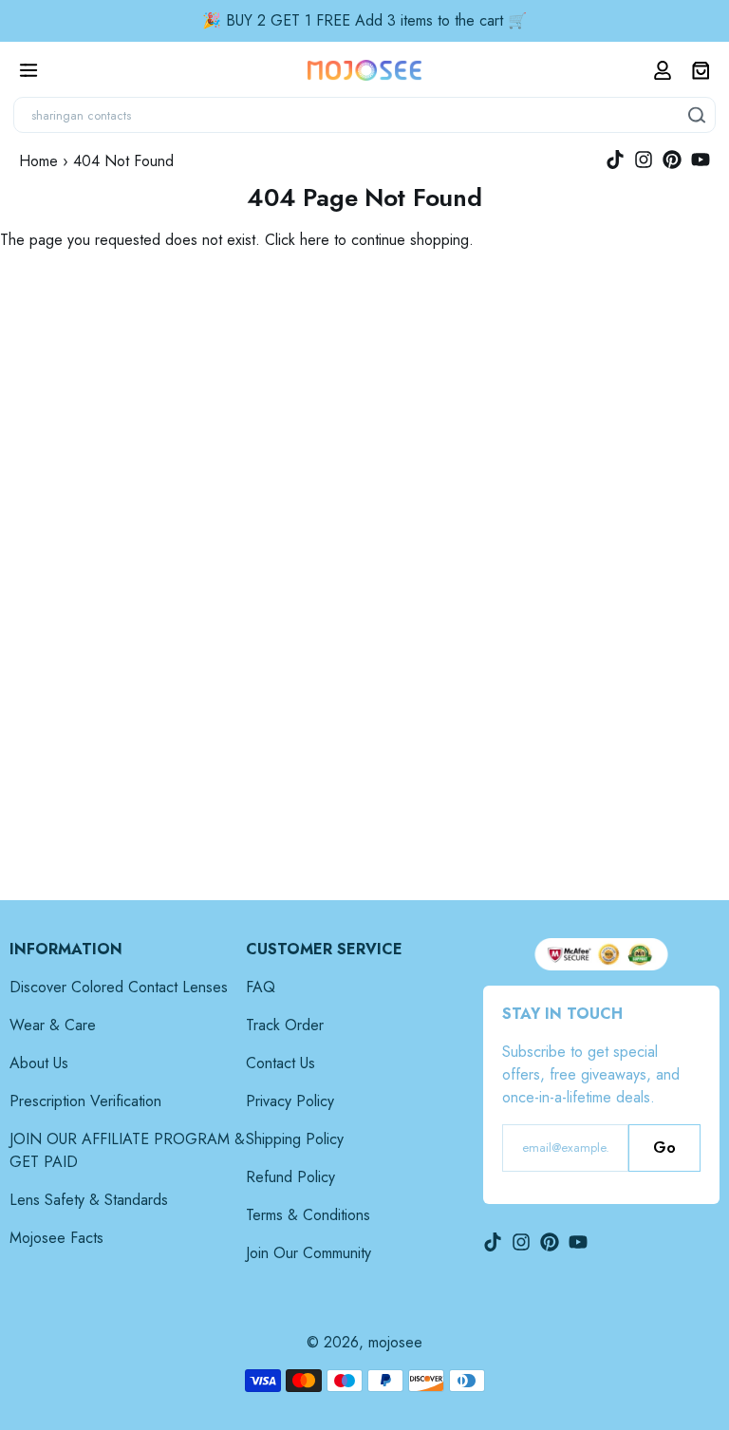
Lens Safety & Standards (88, 1200)
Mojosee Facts (56, 1238)
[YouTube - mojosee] (700, 159)
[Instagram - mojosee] (643, 159)
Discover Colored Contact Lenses (118, 987)
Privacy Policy (290, 1101)
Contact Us (280, 1063)
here (314, 240)
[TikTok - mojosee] (615, 159)
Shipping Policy (295, 1139)
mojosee (395, 1342)
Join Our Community (308, 1253)
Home (38, 161)
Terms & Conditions (308, 1215)
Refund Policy (290, 1177)
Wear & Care (52, 1025)
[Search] (697, 114)
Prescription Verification (85, 1101)
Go (664, 1147)
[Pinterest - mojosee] (672, 159)
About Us (38, 1063)
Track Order (285, 1025)
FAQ (260, 987)
